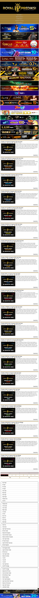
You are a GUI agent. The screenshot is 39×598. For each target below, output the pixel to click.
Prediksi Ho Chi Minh (18, 208)
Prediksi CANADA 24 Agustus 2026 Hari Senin (11, 373)
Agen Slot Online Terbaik (7, 549)
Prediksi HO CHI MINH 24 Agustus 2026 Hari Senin (12, 207)
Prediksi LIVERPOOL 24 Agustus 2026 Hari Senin (11, 306)
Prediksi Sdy (17, 258)
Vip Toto (4, 500)
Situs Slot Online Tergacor (7, 534)
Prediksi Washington (18, 291)
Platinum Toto (5, 498)
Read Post (35, 155)
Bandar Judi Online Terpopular (8, 536)
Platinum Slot (5, 503)
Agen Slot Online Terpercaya (7, 542)
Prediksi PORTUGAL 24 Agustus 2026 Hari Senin (11, 356)
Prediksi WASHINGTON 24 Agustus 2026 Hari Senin (12, 290)
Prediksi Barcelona (18, 324)
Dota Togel (4, 482)
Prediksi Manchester (18, 241)
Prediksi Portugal (17, 357)
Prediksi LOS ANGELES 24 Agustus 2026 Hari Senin (12, 340)
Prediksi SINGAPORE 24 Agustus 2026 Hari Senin (11, 174)
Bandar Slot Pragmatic (6, 532)
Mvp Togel (4, 492)
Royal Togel (5, 496)
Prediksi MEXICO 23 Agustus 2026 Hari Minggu (11, 406)
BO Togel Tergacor (6, 540)
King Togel (4, 521)
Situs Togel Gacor (6, 563)
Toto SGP (4, 559)
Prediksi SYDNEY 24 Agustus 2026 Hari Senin (11, 257)
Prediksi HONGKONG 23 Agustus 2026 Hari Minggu (12, 422)
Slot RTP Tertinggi (6, 565)
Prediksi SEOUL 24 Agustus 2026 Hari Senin (10, 273)
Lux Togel (4, 511)
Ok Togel (4, 488)
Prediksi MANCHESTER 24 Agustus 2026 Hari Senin (12, 240)
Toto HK (4, 557)
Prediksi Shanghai (18, 225)
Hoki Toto (4, 524)
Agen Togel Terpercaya (6, 528)
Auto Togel (4, 490)
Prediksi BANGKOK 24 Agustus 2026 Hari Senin (11, 191)
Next (10, 477)
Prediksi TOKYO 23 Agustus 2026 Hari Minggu (11, 455)
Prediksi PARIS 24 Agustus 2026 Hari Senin (10, 389)
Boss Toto (4, 515)
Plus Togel (4, 519)
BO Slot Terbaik (5, 530)
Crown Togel (5, 505)
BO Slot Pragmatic (6, 544)
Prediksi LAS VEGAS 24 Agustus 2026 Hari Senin (11, 141)
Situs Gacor (5, 526)
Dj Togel (4, 484)
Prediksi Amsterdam (18, 159)
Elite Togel (4, 494)
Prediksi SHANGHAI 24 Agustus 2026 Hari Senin (11, 224)
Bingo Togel (5, 509)
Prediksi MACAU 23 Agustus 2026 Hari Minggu (11, 439)
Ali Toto (4, 513)
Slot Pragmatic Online (6, 547)
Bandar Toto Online (6, 555)
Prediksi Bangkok (18, 192)
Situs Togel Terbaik (6, 538)
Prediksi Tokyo (17, 456)
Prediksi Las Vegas (18, 142)
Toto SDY (4, 561)
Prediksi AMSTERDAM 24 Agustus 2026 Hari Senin (12, 158)
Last (29, 477)
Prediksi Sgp (17, 175)
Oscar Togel (5, 507)
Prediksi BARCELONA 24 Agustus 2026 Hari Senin (12, 323)
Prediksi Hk (17, 423)
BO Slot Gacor (5, 551)
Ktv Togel (4, 486)
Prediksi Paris (17, 390)
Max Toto (4, 517)
